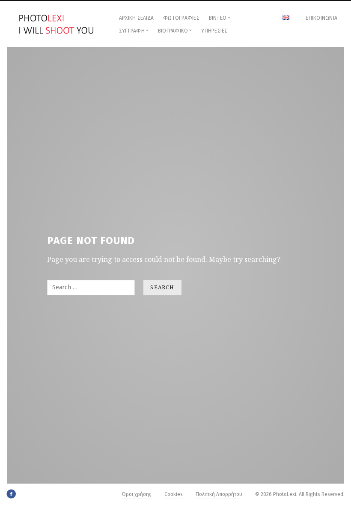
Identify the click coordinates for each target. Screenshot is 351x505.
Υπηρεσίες (214, 31)
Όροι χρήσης (137, 494)
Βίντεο (217, 18)
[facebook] (11, 494)
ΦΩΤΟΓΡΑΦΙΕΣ (181, 18)
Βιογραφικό (173, 31)
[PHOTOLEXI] (56, 24)
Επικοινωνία (321, 18)
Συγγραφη (132, 31)
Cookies (173, 494)
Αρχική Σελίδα (136, 18)
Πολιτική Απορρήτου (219, 494)
